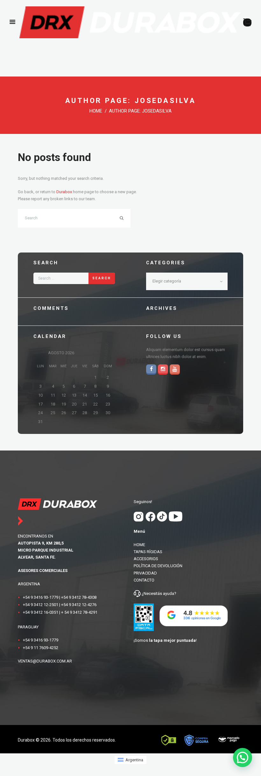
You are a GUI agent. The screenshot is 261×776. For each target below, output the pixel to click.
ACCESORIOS (146, 558)
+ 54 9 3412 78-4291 (79, 612)
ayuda (168, 593)
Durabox (64, 191)
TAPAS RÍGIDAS (148, 551)
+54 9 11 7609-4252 (40, 647)
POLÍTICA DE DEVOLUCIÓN (158, 565)
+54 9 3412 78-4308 (78, 597)
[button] (242, 757)
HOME (139, 544)
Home (95, 111)
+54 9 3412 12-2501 (40, 604)
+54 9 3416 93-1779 (40, 597)
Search (101, 278)
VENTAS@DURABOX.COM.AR (45, 661)
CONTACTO (144, 580)
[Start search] (125, 218)
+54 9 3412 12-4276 (78, 604)
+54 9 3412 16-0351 (40, 612)
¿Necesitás (152, 593)
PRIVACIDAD (145, 573)
